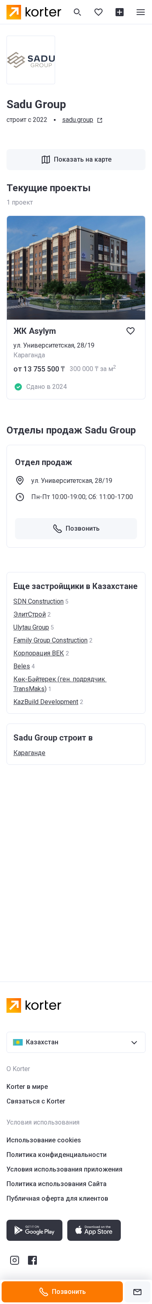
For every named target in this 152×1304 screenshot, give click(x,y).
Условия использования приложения (64, 1169)
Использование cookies (43, 1140)
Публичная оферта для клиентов (57, 1198)
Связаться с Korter (35, 1101)
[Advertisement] (76, 865)
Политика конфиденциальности (56, 1155)
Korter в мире (27, 1087)
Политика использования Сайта (56, 1184)
